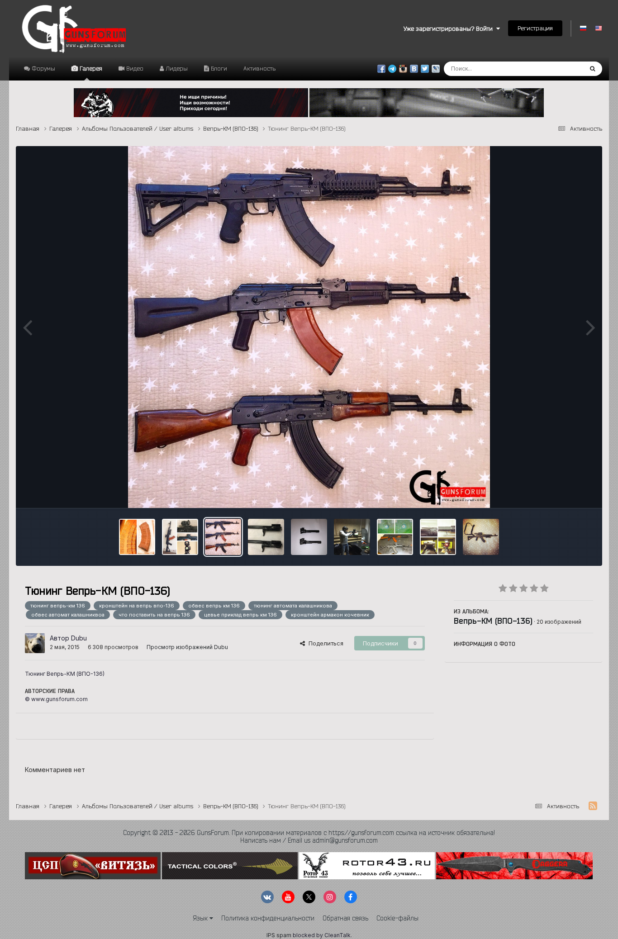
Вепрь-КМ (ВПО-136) (493, 620)
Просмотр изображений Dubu (187, 647)
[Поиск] (592, 69)
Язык (201, 918)
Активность (259, 68)
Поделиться (324, 643)
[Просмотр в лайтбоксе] (309, 327)
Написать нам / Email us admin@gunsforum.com (309, 840)
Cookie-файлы (397, 918)
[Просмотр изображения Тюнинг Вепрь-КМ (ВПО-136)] (223, 537)
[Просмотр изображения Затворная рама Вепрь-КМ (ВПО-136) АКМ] (266, 537)
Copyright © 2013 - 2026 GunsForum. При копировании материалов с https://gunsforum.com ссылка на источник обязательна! (309, 832)
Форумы (42, 68)
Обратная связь (345, 918)
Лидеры (176, 68)
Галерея (90, 68)
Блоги (218, 68)
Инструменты (562, 491)
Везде (561, 68)
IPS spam (278, 935)
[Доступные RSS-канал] (593, 806)
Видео (133, 68)
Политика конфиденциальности (267, 918)
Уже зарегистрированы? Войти (450, 28)
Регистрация (535, 28)
